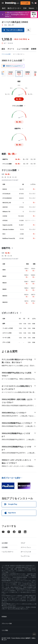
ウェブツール (25, 556)
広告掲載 (5, 547)
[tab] (10, 73)
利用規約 (4, 616)
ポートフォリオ (26, 552)
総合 (3, 49)
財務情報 (34, 49)
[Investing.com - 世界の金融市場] (12, 3)
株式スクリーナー (14, 8)
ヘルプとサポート (8, 552)
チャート (11, 49)
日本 (25, 8)
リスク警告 (5, 630)
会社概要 (5, 543)
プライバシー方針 (7, 623)
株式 (3, 8)
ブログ (23, 543)
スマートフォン (26, 547)
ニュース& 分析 (23, 49)
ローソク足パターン (18, 54)
